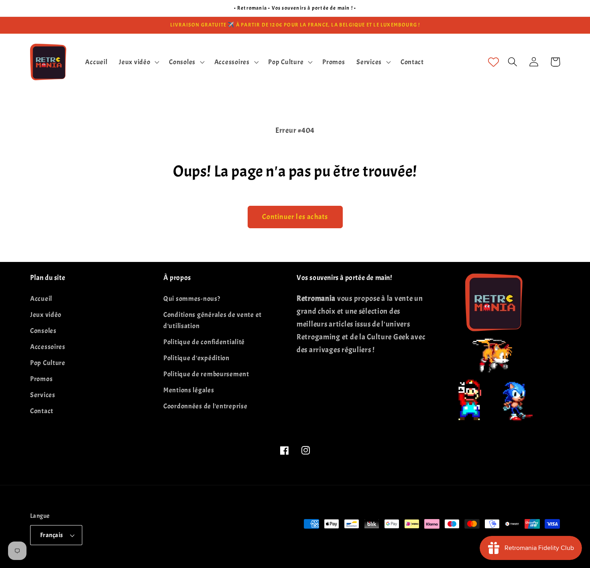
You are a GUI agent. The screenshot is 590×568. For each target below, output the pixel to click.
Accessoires (47, 347)
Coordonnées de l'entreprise (205, 406)
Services (42, 395)
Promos (41, 379)
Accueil (41, 298)
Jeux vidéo (45, 314)
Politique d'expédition (196, 358)
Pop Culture (47, 363)
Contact (41, 411)
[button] (138, 62)
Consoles (43, 331)
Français (51, 535)
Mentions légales (188, 390)
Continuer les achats (295, 216)
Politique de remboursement (206, 374)
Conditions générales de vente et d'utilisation (212, 320)
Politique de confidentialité (204, 342)
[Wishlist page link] (493, 62)
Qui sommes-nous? (191, 298)
